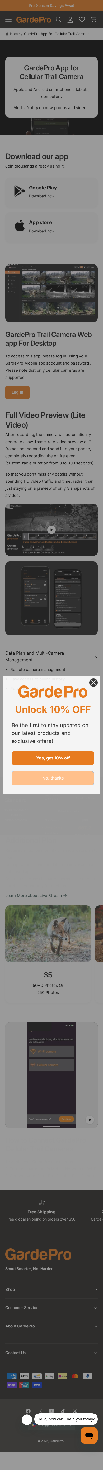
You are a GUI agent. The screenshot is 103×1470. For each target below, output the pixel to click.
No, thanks (53, 778)
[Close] (93, 682)
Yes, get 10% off (53, 758)
